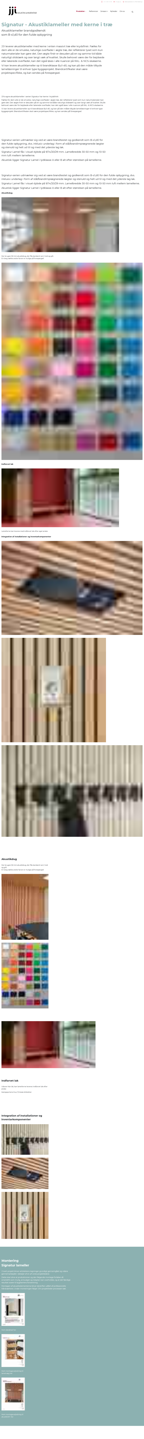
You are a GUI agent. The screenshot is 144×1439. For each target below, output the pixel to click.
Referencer (93, 11)
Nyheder (113, 11)
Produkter (80, 11)
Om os (122, 11)
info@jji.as (118, 1)
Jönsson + (104, 11)
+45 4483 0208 (107, 1)
